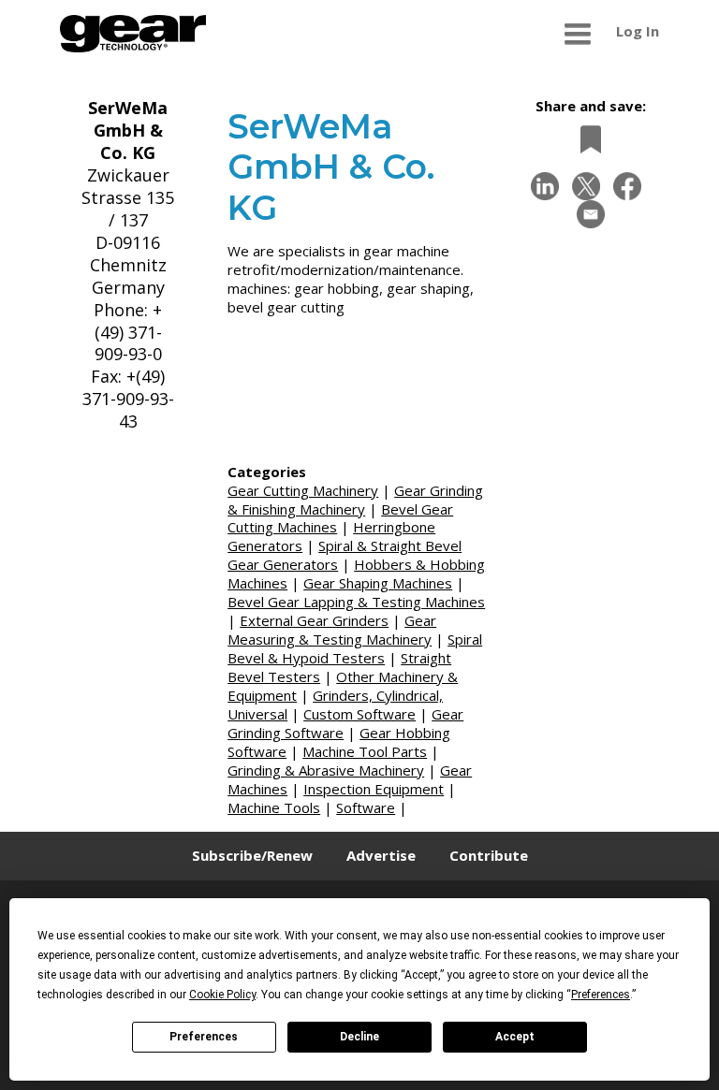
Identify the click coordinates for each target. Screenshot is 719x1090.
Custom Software (359, 714)
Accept (515, 1036)
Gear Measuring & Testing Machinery (331, 629)
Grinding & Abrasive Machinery (325, 770)
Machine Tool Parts (364, 751)
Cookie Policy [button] (222, 994)
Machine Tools (273, 807)
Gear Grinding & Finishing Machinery (355, 499)
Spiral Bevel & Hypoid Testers (354, 648)
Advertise (381, 855)
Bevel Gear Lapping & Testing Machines (356, 601)
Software (365, 807)
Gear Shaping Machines (377, 583)
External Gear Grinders (314, 620)
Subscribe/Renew (252, 855)
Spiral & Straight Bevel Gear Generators (344, 555)
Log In (637, 31)
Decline (359, 1036)
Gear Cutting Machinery (302, 490)
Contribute (488, 855)
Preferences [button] (600, 994)
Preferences (203, 1036)
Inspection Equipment (373, 788)
